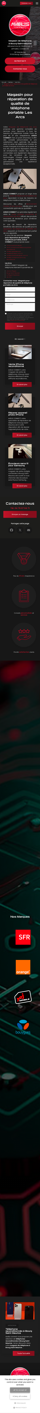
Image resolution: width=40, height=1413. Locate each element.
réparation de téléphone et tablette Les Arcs (20, 230)
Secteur (10, 82)
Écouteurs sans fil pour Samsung (18, 464)
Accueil (4, 82)
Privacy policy (21, 1408)
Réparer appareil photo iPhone (17, 414)
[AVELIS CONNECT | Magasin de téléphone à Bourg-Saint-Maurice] (4, 3)
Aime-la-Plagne (11, 271)
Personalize (21, 1403)
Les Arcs (17, 82)
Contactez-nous (26, 3)
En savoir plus (22, 384)
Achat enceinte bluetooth (14, 245)
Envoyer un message (20, 514)
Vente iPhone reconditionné (16, 365)
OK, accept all (20, 1390)
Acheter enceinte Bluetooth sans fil (17, 255)
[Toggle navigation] (37, 3)
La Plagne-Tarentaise (13, 275)
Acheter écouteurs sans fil (15, 253)
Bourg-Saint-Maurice (13, 273)
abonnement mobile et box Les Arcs (20, 205)
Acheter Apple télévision (14, 251)
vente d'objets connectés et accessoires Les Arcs (20, 215)
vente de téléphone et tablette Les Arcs (20, 197)
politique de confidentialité (17, 320)
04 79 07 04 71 (20, 61)
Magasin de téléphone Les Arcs (22, 127)
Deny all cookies (20, 1396)
